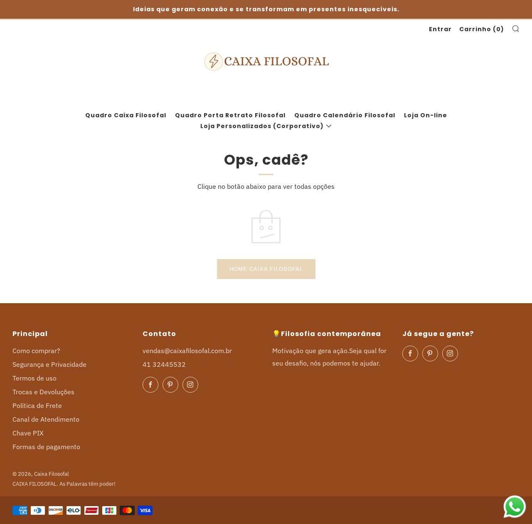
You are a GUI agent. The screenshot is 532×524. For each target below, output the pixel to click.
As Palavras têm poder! (87, 483)
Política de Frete (37, 405)
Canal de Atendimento (45, 419)
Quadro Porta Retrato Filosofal (230, 115)
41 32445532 (164, 364)
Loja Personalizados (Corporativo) (262, 126)
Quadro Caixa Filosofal (125, 115)
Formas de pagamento (46, 446)
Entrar (440, 29)
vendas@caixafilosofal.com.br (187, 350)
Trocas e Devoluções (43, 392)
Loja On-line (425, 115)
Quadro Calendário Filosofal (344, 115)
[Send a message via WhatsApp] (515, 507)
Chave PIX (28, 433)
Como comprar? (36, 350)
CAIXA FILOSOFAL (34, 483)
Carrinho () (481, 29)
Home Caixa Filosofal (266, 269)
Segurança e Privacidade (49, 364)
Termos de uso (34, 378)
